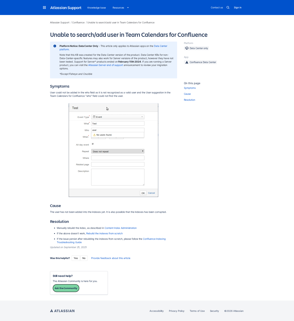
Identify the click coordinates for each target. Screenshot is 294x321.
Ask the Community (66, 288)
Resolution (189, 99)
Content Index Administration (121, 227)
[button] (44, 7)
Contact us (217, 7)
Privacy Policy (176, 310)
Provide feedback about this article (110, 258)
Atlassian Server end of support (105, 65)
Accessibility (157, 310)
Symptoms (190, 87)
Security (214, 310)
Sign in (237, 7)
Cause (187, 93)
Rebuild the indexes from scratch (104, 233)
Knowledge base (96, 7)
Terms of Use (197, 310)
